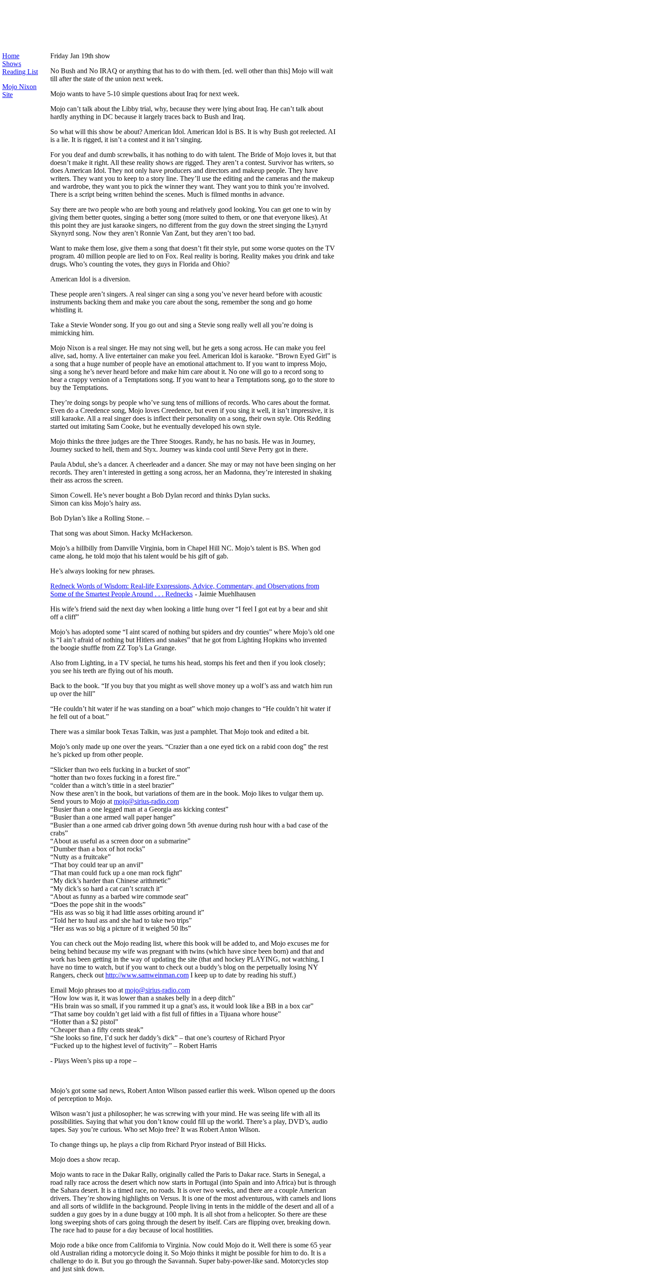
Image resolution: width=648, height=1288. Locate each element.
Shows (11, 63)
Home (10, 56)
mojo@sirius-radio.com (146, 801)
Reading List (20, 71)
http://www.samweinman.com (147, 975)
